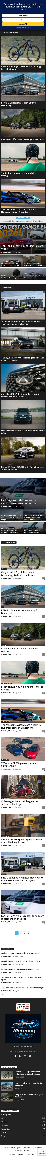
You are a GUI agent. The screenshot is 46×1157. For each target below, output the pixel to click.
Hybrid (4, 645)
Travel (3, 1136)
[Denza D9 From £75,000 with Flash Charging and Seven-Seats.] (23, 451)
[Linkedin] (20, 1056)
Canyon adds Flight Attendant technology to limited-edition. (22, 67)
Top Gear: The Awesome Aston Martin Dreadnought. (23, 988)
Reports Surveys (7, 683)
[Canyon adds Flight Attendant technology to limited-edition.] (23, 50)
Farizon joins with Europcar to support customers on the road (19, 502)
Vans (3, 912)
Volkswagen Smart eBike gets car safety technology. (19, 803)
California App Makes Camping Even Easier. (32, 531)
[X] (30, 1056)
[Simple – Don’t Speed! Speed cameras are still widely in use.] (23, 825)
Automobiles (5, 1129)
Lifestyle (4, 569)
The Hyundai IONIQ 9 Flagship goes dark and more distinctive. (22, 359)
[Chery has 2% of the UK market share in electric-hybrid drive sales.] (23, 378)
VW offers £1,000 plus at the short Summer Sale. (20, 764)
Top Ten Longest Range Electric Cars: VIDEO (22, 247)
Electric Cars (5, 760)
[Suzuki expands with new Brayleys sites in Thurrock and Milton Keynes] (23, 305)
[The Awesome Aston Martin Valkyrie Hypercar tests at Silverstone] (23, 193)
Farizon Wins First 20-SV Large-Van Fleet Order (20, 969)
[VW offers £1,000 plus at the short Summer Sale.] (23, 749)
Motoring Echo (6, 252)
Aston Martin (6, 721)
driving (3, 1132)
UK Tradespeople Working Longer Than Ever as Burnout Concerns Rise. (11, 530)
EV (2, 607)
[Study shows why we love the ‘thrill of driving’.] (23, 157)
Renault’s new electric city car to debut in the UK (21, 961)
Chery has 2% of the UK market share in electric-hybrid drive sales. (20, 395)
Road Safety (5, 798)
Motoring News (6, 1115)
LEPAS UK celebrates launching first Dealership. (18, 104)
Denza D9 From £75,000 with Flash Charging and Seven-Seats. (22, 468)
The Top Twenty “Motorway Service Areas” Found (34, 276)
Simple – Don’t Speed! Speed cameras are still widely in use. (21, 841)
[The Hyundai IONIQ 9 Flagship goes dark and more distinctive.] (23, 341)
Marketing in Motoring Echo (12, 1148)
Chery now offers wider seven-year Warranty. (22, 139)
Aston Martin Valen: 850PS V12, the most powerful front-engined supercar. (11, 263)
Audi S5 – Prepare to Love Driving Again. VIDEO (20, 953)
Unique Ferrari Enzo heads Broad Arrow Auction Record (25, 221)
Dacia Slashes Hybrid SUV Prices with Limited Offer (23, 431)
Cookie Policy (38, 1148)
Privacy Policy (30, 1154)
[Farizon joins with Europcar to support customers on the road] (23, 493)
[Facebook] (16, 1056)
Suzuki (4, 874)
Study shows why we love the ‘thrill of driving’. (19, 174)
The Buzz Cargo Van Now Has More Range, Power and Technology (33, 517)
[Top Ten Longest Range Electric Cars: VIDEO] (23, 238)
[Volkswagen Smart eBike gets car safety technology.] (23, 787)
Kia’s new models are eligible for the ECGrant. (33, 264)
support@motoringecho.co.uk (27, 1051)
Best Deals (27, 1150)
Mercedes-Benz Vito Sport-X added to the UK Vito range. (11, 517)
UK (2, 1118)
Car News (4, 1125)
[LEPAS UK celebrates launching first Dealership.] (23, 87)
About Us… (27, 1148)
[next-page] (5, 995)
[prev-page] (2, 995)
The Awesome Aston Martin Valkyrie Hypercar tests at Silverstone (18, 210)
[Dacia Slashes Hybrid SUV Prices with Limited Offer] (23, 414)
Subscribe (18, 1150)
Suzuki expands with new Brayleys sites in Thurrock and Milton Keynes (21, 322)
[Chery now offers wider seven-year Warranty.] (23, 123)
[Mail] (25, 1056)
